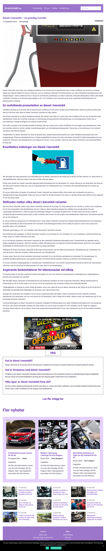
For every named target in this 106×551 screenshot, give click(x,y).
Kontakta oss (64, 8)
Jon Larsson (23, 22)
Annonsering (37, 8)
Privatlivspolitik (55, 548)
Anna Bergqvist (57, 458)
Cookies (54, 8)
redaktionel (99, 21)
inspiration (12, 462)
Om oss (47, 8)
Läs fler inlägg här (53, 398)
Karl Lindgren (89, 461)
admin (24, 458)
